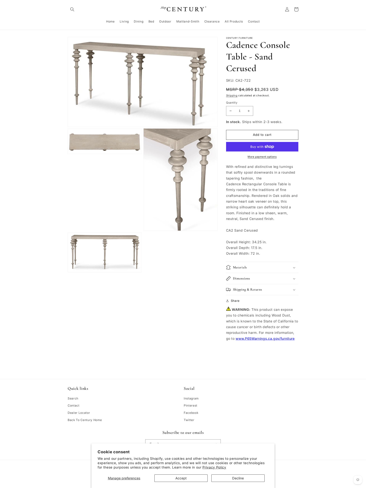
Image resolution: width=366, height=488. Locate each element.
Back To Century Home (85, 420)
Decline (238, 478)
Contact (73, 405)
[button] (72, 9)
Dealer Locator (79, 413)
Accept (181, 478)
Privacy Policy (214, 467)
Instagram (191, 398)
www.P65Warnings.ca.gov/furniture (265, 339)
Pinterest (190, 405)
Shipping (232, 95)
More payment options (262, 156)
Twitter (189, 420)
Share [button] (235, 301)
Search (73, 398)
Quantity (232, 102)
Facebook (191, 413)
